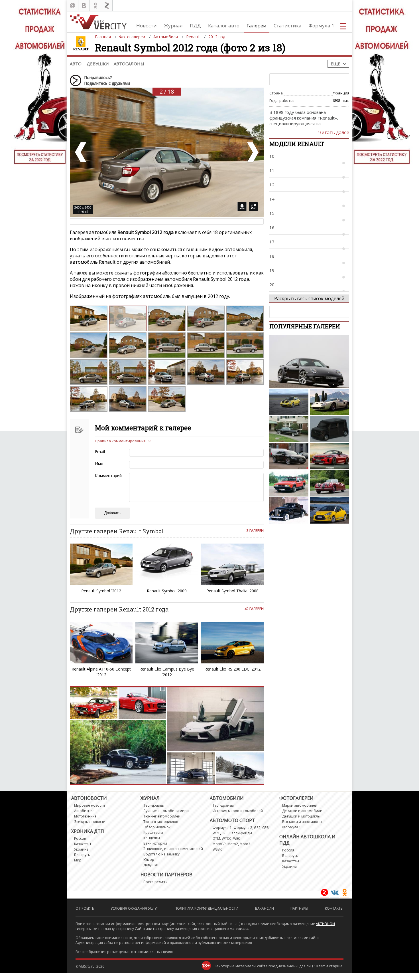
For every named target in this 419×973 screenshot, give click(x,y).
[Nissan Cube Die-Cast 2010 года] (329, 429)
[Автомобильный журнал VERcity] (98, 21)
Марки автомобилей (299, 805)
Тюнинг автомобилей (161, 816)
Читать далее (333, 132)
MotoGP (219, 843)
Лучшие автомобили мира (166, 810)
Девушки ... (152, 865)
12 (271, 184)
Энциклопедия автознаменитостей (173, 848)
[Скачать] (242, 206)
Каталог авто (223, 25)
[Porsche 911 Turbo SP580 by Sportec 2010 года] (309, 361)
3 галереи (255, 530)
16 (271, 227)
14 (271, 199)
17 (271, 242)
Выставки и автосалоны (302, 821)
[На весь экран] (253, 206)
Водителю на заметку (161, 854)
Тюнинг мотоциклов (160, 821)
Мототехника (85, 816)
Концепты (151, 837)
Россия (80, 838)
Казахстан (82, 843)
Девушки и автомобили (302, 810)
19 (271, 270)
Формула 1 (321, 25)
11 (271, 170)
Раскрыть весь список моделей (309, 298)
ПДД (195, 25)
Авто (76, 63)
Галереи (257, 25)
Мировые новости (89, 805)
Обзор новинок (156, 827)
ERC (225, 833)
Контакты (334, 908)
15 (271, 213)
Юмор (148, 859)
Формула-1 (222, 827)
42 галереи (254, 608)
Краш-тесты (153, 832)
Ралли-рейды (240, 833)
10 (271, 156)
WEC (236, 838)
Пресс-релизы (155, 881)
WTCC (226, 838)
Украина (81, 849)
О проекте (85, 908)
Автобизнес (84, 810)
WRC (216, 833)
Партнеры (299, 908)
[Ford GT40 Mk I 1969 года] (329, 402)
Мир (78, 860)
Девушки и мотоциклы (301, 816)
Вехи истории (155, 843)
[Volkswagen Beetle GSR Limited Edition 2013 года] (288, 402)
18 (271, 256)
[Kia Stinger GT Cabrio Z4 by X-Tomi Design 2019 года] (329, 456)
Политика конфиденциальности (206, 908)
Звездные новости (89, 821)
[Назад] (81, 152)
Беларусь (82, 854)
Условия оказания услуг (134, 908)
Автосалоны (129, 63)
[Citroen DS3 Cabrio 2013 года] (329, 510)
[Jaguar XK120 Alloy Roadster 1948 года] (329, 483)
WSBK (217, 849)
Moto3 (245, 843)
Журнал (173, 25)
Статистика (288, 25)
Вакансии (264, 908)
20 (271, 284)
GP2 (257, 827)
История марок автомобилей (238, 810)
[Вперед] (252, 152)
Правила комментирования (120, 440)
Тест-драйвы (153, 805)
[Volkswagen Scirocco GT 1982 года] (288, 483)
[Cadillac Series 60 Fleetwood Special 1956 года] (288, 429)
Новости (146, 25)
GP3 (265, 827)
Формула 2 (242, 827)
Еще (335, 63)
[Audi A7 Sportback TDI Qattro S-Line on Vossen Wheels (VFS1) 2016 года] (288, 456)
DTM (216, 838)
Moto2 (232, 843)
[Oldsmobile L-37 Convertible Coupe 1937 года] (288, 510)
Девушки (98, 63)
